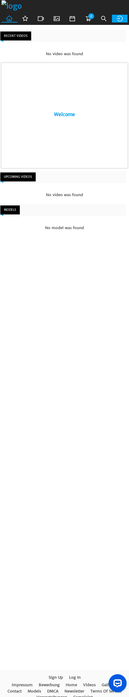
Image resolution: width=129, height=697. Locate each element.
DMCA (52, 691)
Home (71, 684)
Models (34, 691)
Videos (89, 684)
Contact (15, 691)
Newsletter (74, 691)
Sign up (56, 677)
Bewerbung (49, 684)
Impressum (22, 684)
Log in (75, 677)
